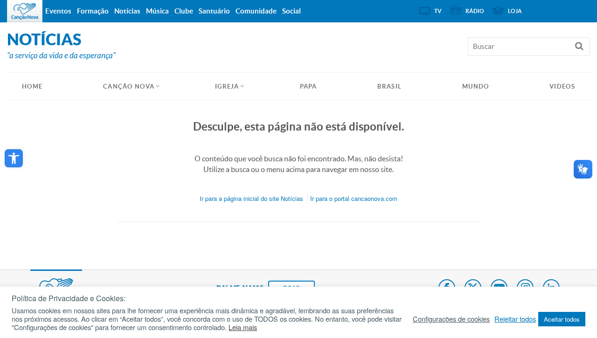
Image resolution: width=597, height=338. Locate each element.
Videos (562, 86)
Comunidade (256, 11)
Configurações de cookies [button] (451, 319)
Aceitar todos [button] (562, 319)
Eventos (58, 11)
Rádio (474, 11)
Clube (183, 11)
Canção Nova (128, 86)
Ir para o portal (353, 198)
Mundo (475, 86)
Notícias (127, 11)
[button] (14, 158)
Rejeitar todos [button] (515, 319)
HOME (32, 86)
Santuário (214, 11)
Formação (93, 11)
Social (291, 11)
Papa (308, 86)
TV (438, 11)
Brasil (389, 86)
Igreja (227, 86)
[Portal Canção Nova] (24, 11)
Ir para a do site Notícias (251, 198)
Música (157, 11)
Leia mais (243, 327)
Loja (515, 11)
